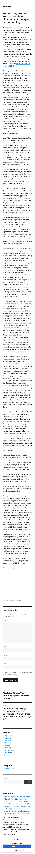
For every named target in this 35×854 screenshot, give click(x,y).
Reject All (17, 843)
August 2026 (8, 736)
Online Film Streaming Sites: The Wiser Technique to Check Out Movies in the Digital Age (17, 806)
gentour (7, 6)
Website (5, 663)
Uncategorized (9, 768)
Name (5, 646)
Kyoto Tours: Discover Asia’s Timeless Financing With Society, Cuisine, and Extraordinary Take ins (17, 813)
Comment (6, 621)
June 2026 (7, 740)
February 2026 (9, 750)
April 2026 (7, 745)
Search (5, 778)
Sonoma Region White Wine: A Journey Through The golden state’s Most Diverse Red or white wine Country (17, 799)
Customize (17, 839)
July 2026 (7, 738)
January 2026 (8, 752)
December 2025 (9, 755)
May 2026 (7, 743)
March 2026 (8, 748)
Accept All (17, 846)
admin (7, 600)
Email (5, 655)
